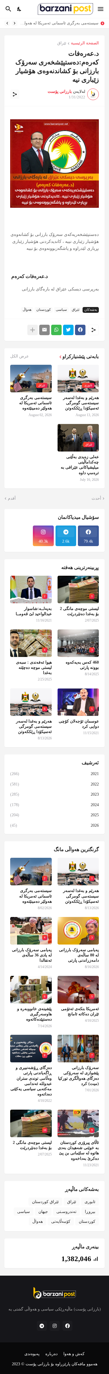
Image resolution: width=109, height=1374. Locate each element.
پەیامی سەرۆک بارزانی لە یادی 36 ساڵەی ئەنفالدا (32, 955)
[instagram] (55, 1326)
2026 (54, 825)
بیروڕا (90, 1211)
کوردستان (43, 310)
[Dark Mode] (19, 9)
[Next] (7, 23)
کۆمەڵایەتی (60, 1221)
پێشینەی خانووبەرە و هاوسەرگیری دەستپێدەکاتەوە (34, 1014)
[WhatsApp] (56, 330)
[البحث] (7, 9)
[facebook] (67, 1326)
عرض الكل (19, 356)
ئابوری (90, 1202)
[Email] (44, 330)
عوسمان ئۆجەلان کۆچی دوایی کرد (79, 724)
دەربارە (51, 1354)
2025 (54, 815)
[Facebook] (80, 330)
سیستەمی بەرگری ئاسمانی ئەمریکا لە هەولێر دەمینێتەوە (59, 23)
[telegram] (42, 1326)
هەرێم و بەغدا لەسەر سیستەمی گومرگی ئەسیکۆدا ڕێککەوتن (81, 403)
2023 (54, 794)
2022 (54, 784)
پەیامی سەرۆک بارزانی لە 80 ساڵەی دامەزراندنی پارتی (79, 955)
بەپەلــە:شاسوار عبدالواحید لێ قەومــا (34, 611)
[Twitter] (68, 330)
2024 (54, 805)
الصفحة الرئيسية (85, 43)
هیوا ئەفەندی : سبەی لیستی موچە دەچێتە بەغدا (34, 667)
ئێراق (61, 43)
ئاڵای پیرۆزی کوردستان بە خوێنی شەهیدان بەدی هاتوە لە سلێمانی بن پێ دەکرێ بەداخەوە (78, 1150)
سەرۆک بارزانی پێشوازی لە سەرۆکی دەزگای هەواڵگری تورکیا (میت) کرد (78, 1076)
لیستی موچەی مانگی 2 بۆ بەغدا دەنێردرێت (79, 611)
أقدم (12, 498)
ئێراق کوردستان (45, 1202)
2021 (54, 774)
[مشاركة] (14, 94)
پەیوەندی (32, 1354)
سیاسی (61, 310)
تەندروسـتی (66, 1211)
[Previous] (14, 23)
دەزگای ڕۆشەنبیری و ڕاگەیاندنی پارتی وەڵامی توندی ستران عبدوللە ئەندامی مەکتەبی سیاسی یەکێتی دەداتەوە (31, 1081)
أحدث (96, 498)
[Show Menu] (101, 9)
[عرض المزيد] (32, 330)
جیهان (43, 1211)
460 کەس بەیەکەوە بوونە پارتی (82, 665)
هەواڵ (27, 310)
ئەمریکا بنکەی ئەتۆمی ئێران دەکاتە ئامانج (80, 1011)
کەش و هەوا (74, 1354)
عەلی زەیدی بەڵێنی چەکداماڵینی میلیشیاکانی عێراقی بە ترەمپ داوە (80, 465)
